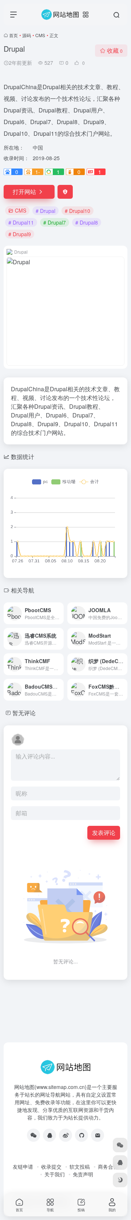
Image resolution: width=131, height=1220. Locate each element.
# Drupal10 (77, 210)
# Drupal (45, 210)
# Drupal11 (21, 222)
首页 (13, 35)
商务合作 (108, 1166)
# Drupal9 (19, 234)
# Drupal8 (86, 222)
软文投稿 (80, 1166)
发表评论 (103, 832)
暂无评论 (24, 713)
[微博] (65, 1135)
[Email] (97, 1135)
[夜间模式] (120, 1180)
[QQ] (49, 1135)
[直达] (60, 613)
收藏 (115, 50)
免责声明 (83, 1174)
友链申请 (23, 1166)
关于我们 (54, 1174)
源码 (26, 35)
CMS (40, 35)
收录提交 (51, 1166)
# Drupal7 (54, 222)
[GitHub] (81, 1135)
